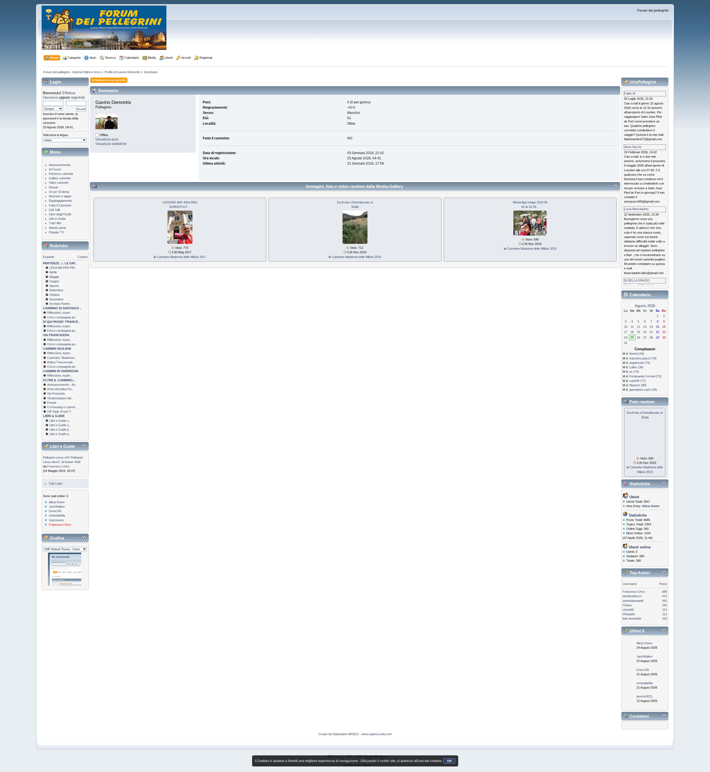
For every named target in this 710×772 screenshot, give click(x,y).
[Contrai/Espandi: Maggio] (47, 276)
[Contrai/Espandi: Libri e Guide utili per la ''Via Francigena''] (47, 425)
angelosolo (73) (639, 362)
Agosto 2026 (645, 306)
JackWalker (57, 506)
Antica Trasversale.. (60, 362)
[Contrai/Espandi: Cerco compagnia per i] (44, 366)
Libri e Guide (57, 218)
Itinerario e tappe (60, 196)
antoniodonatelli (633, 600)
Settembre (56, 290)
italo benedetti (632, 618)
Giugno (54, 281)
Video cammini (58, 182)
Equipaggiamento (60, 200)
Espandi (48, 257)
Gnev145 (55, 511)
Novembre (56, 299)
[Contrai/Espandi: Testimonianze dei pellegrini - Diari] (44, 398)
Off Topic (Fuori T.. (59, 411)
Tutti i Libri (55, 483)
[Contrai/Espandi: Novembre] (47, 299)
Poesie (53, 187)
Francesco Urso (58, 466)
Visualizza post (106, 139)
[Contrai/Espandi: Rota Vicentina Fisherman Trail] (44, 389)
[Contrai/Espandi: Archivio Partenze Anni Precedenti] (47, 303)
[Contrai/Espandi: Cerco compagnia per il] (44, 317)
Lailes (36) (636, 367)
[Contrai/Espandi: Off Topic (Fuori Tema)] (44, 411)
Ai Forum (55, 169)
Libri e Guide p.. (59, 429)
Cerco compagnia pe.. (62, 317)
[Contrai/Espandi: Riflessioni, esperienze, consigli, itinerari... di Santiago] (44, 312)
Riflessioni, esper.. (59, 312)
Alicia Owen (57, 502)
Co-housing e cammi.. (62, 407)
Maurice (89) (637, 385)
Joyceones (56, 520)
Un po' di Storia (59, 191)
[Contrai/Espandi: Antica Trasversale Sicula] (44, 362)
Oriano (627, 605)
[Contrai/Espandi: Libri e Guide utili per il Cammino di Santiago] (47, 420)
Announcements (60, 165)
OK (449, 761)
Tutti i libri (55, 223)
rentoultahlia (57, 515)
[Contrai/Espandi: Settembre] (47, 290)
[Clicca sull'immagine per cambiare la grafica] (64, 569)
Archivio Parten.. (60, 303)
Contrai (82, 257)
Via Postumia (56, 393)
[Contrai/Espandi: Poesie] (44, 402)
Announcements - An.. (62, 384)
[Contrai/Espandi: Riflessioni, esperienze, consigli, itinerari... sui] (44, 353)
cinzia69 (628, 609)
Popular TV (56, 232)
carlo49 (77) (637, 380)
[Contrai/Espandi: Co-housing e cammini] (44, 407)
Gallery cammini (59, 178)
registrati (78, 97)
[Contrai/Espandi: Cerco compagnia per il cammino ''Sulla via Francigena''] (44, 344)
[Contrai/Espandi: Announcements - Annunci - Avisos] (44, 384)
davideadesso (632, 596)
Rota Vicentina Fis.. (60, 389)
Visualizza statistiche (111, 144)
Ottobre (54, 294)
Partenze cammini (61, 173)
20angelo (629, 614)
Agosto (54, 285)
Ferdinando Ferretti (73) (645, 376)
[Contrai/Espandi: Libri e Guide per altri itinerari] (47, 434)
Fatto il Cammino (60, 205)
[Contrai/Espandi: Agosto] (47, 285)
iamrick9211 (645, 696)
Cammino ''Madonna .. (62, 357)
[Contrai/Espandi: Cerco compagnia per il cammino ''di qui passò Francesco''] (44, 330)
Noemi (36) (636, 353)
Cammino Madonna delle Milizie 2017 (181, 257)
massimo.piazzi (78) (642, 358)
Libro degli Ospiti (60, 214)
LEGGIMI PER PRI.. (63, 267)
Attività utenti (57, 227)
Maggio (54, 276)
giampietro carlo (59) (643, 389)
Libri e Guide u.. (59, 420)
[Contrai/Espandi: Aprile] (47, 272)
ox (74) (634, 371)
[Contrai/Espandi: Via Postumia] (44, 393)
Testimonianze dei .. (60, 398)
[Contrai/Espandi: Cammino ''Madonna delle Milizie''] (44, 357)
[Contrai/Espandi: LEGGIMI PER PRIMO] (47, 267)
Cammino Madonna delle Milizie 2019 (356, 257)
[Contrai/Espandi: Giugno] (47, 281)
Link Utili (54, 209)
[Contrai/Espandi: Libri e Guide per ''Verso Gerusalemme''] (47, 429)
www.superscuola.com (376, 734)
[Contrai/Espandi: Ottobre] (47, 294)
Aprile (53, 272)
